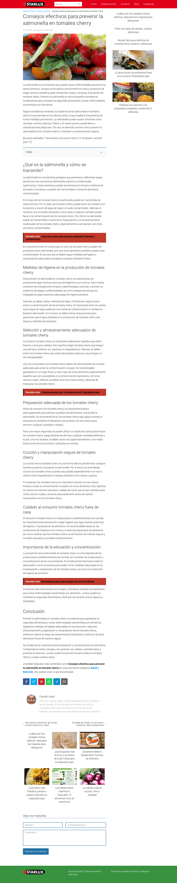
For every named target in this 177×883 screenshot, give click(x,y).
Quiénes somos (108, 4)
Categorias (144, 871)
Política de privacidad (120, 871)
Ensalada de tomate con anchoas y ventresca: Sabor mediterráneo (88, 723)
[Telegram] (56, 681)
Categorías (149, 4)
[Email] (64, 681)
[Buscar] (79, 4)
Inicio (93, 4)
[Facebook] (26, 681)
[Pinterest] (41, 681)
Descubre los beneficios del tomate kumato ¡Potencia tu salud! (41, 723)
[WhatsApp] (49, 681)
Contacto (125, 4)
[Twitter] (34, 681)
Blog (136, 4)
